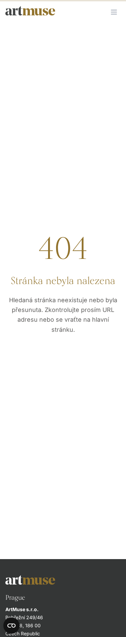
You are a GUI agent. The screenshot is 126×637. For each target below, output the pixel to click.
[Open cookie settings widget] (11, 626)
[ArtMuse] (63, 580)
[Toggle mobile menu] (114, 12)
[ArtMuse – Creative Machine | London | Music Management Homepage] (30, 10)
